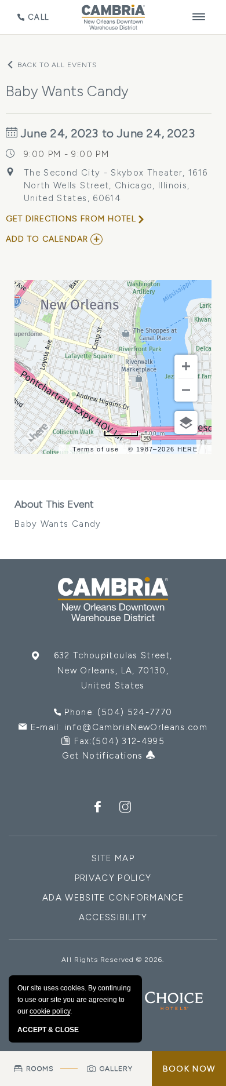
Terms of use (95, 449)
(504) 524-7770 (134, 712)
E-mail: (119, 727)
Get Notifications (104, 755)
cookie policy (50, 1011)
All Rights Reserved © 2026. (112, 960)
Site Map (113, 858)
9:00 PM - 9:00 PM (66, 154)
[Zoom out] (186, 390)
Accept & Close (48, 1030)
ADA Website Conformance (113, 897)
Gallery (116, 1069)
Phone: (118, 712)
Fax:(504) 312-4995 (119, 741)
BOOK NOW (189, 1069)
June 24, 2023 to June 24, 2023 (106, 133)
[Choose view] (186, 422)
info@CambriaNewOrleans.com (135, 727)
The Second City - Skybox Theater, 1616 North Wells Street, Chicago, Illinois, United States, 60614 (115, 185)
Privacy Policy (113, 878)
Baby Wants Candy (57, 513)
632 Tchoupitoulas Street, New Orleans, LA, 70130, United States (113, 670)
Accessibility (113, 917)
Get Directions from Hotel (71, 219)
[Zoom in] (186, 366)
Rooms (39, 1069)
